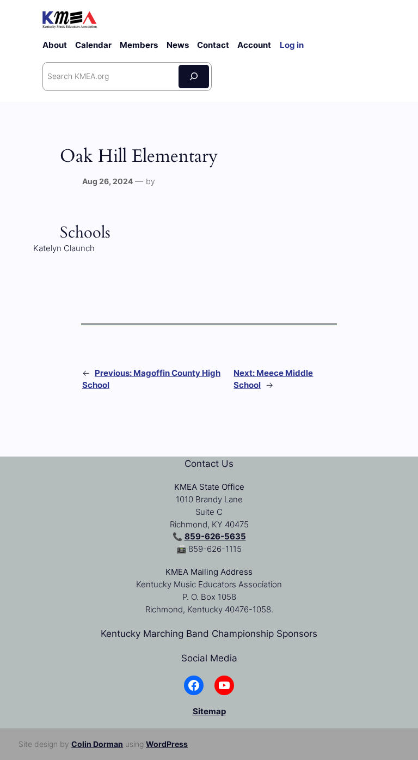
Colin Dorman (97, 744)
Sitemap (209, 711)
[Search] (194, 76)
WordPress (167, 744)
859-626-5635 (215, 537)
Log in (292, 45)
